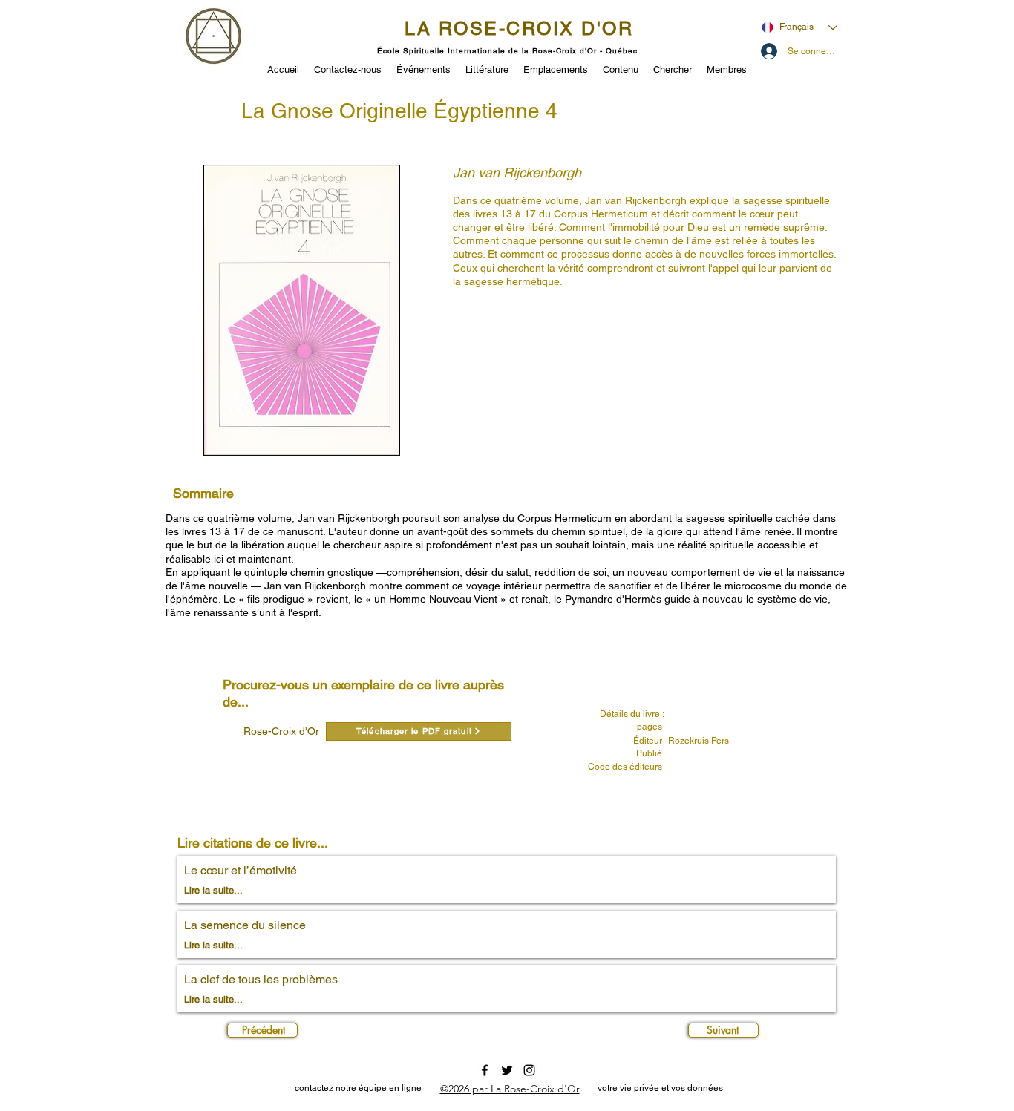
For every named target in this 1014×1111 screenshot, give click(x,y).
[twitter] (507, 1070)
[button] (423, 68)
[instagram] (529, 1070)
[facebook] (484, 1070)
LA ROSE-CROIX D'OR (519, 28)
